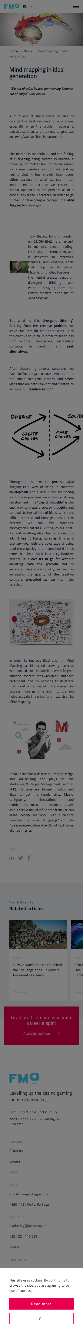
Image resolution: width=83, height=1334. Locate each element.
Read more (41, 1304)
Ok (41, 1319)
